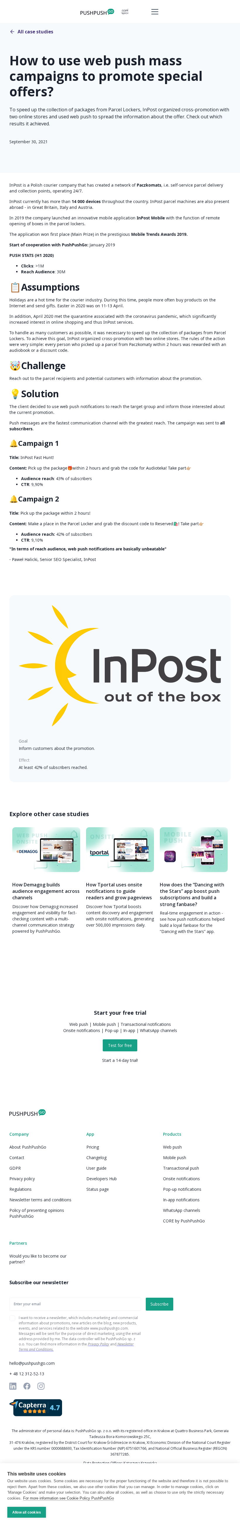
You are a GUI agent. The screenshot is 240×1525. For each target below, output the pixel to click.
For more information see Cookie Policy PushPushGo (68, 1498)
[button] (154, 12)
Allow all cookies (26, 1512)
